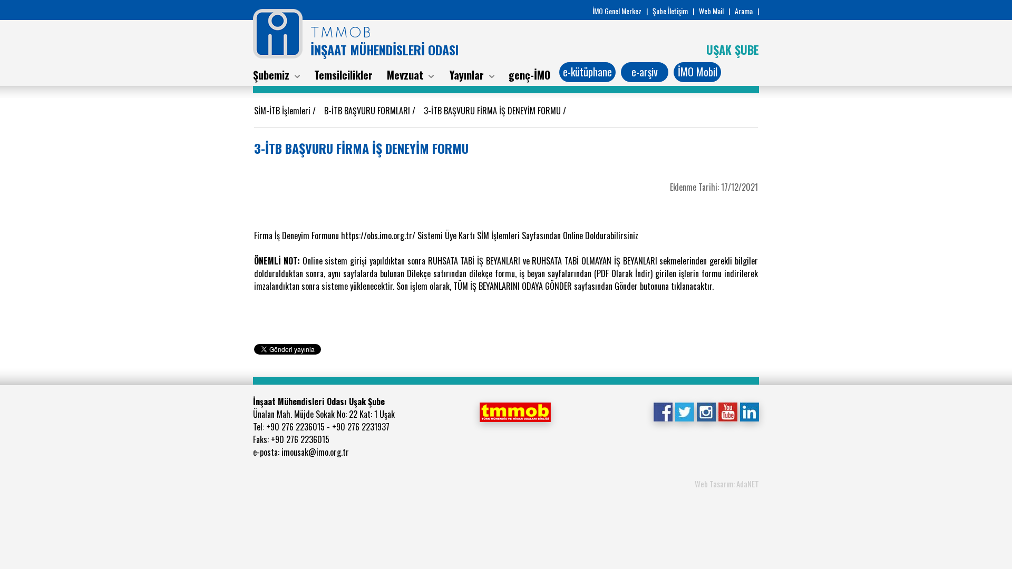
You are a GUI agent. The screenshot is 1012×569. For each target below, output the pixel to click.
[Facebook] (663, 411)
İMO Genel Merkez (616, 10)
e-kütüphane (587, 72)
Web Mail (711, 10)
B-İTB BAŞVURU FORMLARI (368, 110)
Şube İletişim (670, 10)
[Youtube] (727, 411)
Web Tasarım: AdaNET (727, 483)
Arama (744, 10)
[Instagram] (706, 411)
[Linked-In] (749, 411)
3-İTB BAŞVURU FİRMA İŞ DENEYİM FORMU (493, 110)
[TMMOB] (515, 411)
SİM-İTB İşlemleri (283, 110)
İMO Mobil (697, 72)
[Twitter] (684, 411)
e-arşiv (644, 72)
